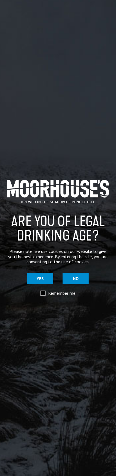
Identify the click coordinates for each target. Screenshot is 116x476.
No (76, 278)
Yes (40, 278)
